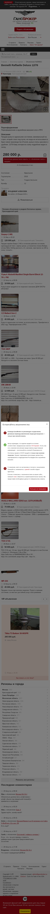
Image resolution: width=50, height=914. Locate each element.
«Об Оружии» (35, 445)
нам (15, 476)
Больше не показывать (38, 489)
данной (27, 469)
